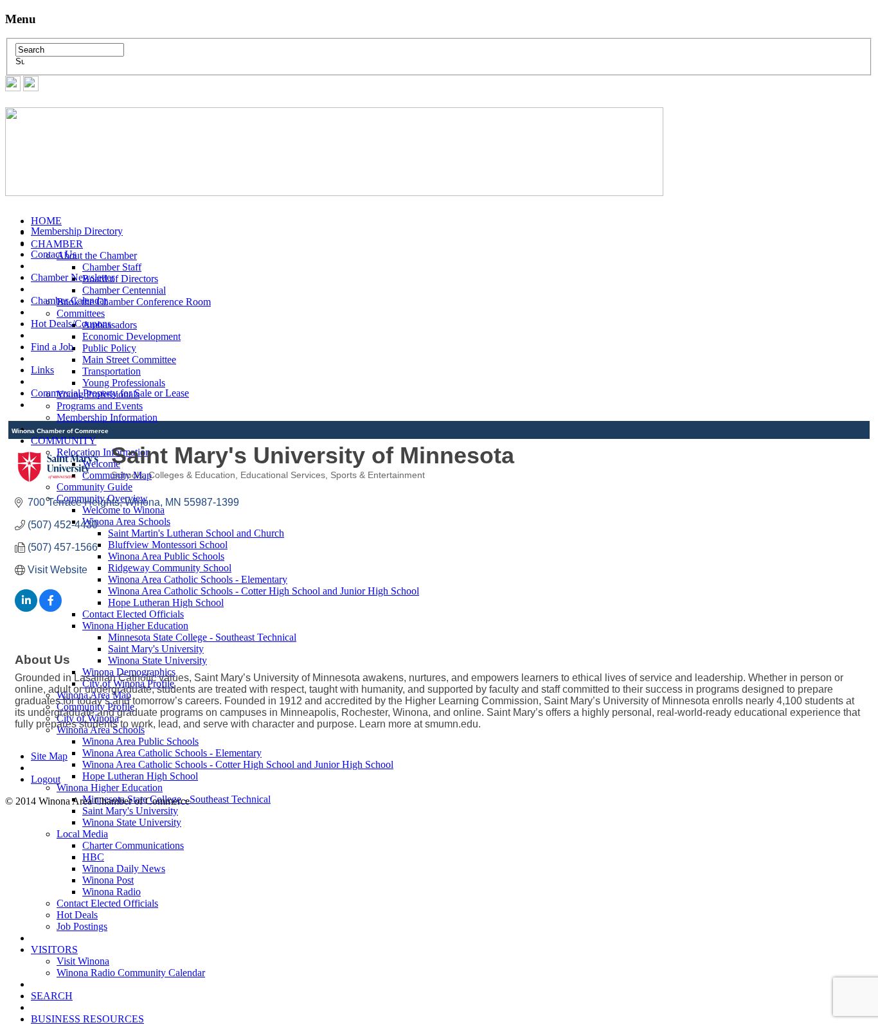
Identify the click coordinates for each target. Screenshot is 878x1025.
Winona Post (108, 880)
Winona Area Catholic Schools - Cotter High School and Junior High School (237, 764)
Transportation (111, 371)
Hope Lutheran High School (140, 776)
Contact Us (53, 254)
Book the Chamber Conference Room (134, 301)
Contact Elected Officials (107, 903)
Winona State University (131, 822)
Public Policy (109, 348)
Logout (45, 779)
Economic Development (131, 336)
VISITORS (54, 949)
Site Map (49, 756)
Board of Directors (120, 278)
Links (42, 369)
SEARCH (52, 995)
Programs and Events (100, 405)
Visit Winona (83, 961)
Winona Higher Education (110, 787)
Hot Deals (77, 914)
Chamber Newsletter (72, 277)
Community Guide (94, 486)
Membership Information (107, 417)
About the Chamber (97, 255)
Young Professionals (123, 382)
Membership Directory (77, 231)
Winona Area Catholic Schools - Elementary (172, 752)
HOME (46, 220)
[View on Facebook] (50, 608)
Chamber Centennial (124, 290)
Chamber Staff (111, 267)
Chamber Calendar (69, 300)
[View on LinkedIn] (26, 608)
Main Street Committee (129, 359)
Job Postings (82, 926)
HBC (93, 856)
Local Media (82, 833)
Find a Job (52, 346)
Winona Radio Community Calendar (131, 972)
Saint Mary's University (130, 810)
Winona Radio (111, 891)
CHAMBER (57, 243)
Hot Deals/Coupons (71, 323)
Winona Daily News (123, 868)
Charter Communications (133, 845)
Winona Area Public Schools (140, 741)
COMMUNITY (63, 440)
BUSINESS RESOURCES (87, 1018)
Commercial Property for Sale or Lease (110, 393)
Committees (81, 313)
